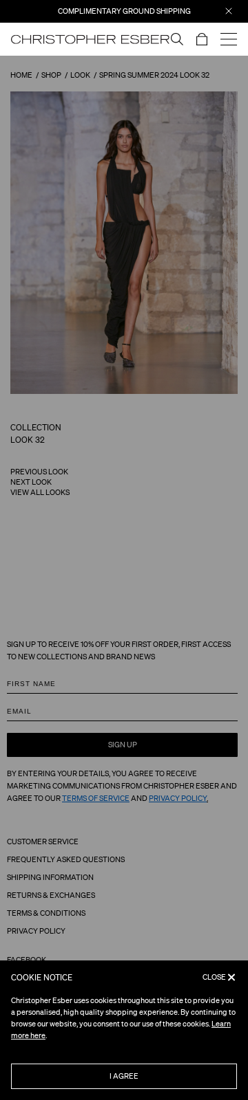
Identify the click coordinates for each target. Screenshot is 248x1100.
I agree (124, 1075)
